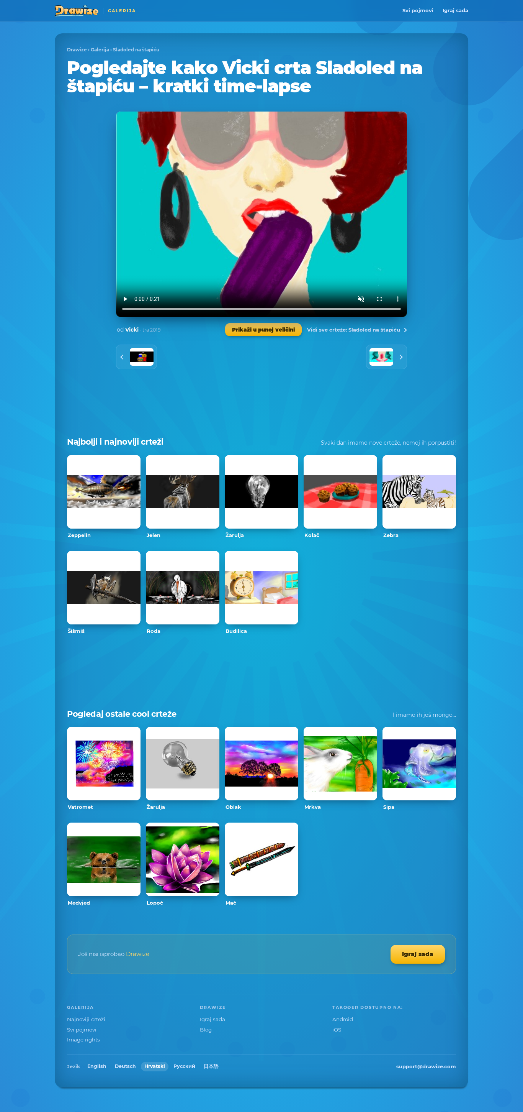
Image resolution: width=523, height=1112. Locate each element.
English (96, 1066)
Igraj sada (455, 10)
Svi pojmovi (417, 10)
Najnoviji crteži (86, 1019)
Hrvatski (154, 1066)
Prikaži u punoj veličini (263, 330)
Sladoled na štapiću (136, 50)
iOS (336, 1030)
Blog (206, 1030)
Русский (184, 1066)
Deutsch (125, 1066)
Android (342, 1019)
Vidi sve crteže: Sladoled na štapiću (353, 330)
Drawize (77, 50)
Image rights (83, 1039)
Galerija (100, 50)
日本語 (211, 1066)
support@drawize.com (426, 1066)
